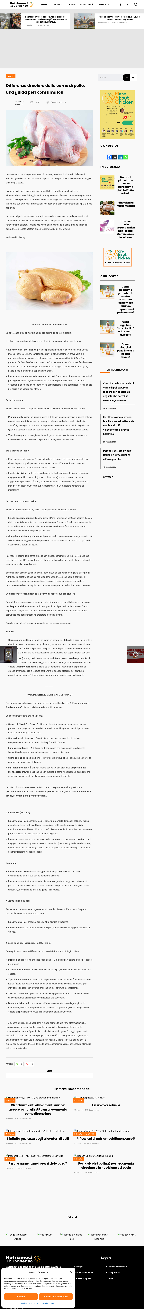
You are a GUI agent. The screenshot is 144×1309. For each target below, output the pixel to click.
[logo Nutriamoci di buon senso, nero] (22, 4)
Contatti (103, 4)
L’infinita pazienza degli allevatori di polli (38, 1138)
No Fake (11, 76)
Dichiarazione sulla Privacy (43, 1303)
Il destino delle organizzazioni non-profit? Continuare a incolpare (126, 229)
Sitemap (110, 1278)
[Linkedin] (120, 157)
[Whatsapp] (125, 157)
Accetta (21, 1296)
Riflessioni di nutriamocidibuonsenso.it (106, 1138)
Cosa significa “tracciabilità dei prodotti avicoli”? (125, 328)
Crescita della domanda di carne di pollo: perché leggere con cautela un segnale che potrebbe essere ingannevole (118, 392)
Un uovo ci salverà (106, 1105)
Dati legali (79, 1267)
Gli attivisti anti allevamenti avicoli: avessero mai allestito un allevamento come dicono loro (38, 1109)
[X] (114, 157)
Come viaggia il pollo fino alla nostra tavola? (125, 350)
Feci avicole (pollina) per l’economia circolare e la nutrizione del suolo (106, 1165)
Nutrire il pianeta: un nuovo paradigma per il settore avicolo (125, 185)
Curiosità (86, 4)
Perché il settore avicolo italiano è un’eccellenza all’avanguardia (74, 18)
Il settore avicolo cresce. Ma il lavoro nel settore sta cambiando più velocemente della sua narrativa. (118, 425)
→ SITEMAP (106, 477)
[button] (71, 1272)
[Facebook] (109, 157)
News (72, 4)
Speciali (90, 1134)
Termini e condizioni (83, 1272)
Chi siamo (58, 4)
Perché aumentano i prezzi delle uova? (38, 1163)
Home (44, 4)
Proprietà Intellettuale (116, 1267)
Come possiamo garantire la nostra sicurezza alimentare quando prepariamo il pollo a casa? (125, 299)
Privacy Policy (113, 1272)
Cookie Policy (26, 1303)
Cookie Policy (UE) (83, 1278)
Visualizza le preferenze (56, 1296)
